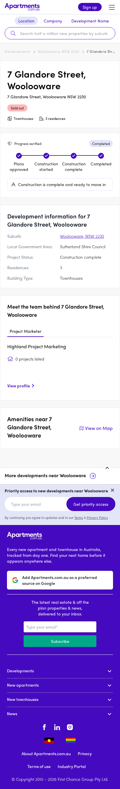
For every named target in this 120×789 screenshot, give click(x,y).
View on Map (99, 428)
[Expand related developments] (107, 467)
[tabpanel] (60, 368)
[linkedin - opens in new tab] (57, 726)
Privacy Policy (97, 517)
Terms (78, 517)
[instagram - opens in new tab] (69, 726)
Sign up (90, 7)
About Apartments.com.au (46, 753)
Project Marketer (25, 331)
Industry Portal (72, 766)
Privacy (85, 753)
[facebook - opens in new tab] (44, 726)
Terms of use (39, 766)
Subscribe (60, 641)
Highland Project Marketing (36, 346)
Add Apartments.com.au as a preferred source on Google (59, 580)
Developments (17, 51)
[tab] (25, 331)
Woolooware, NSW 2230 (58, 51)
